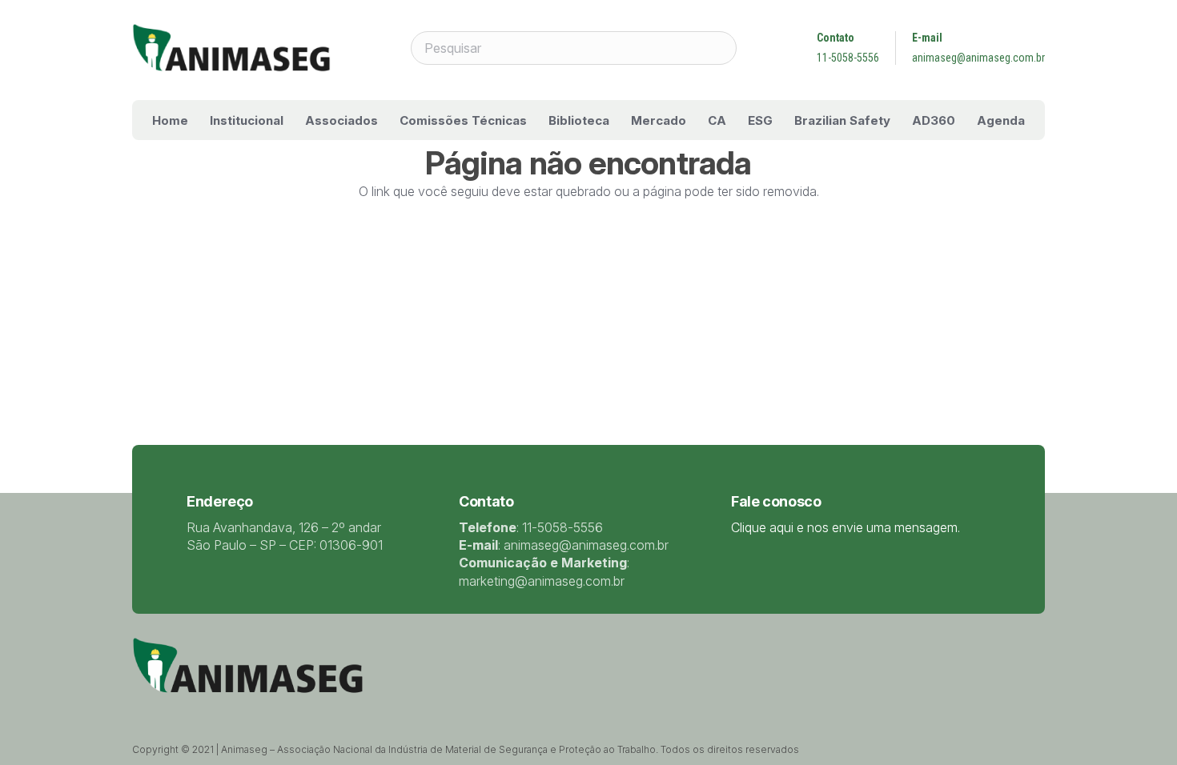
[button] (294, 120)
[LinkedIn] (199, 710)
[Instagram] (241, 710)
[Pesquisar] (720, 48)
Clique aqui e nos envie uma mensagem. (845, 527)
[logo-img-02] (231, 48)
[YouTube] (220, 710)
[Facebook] (178, 710)
